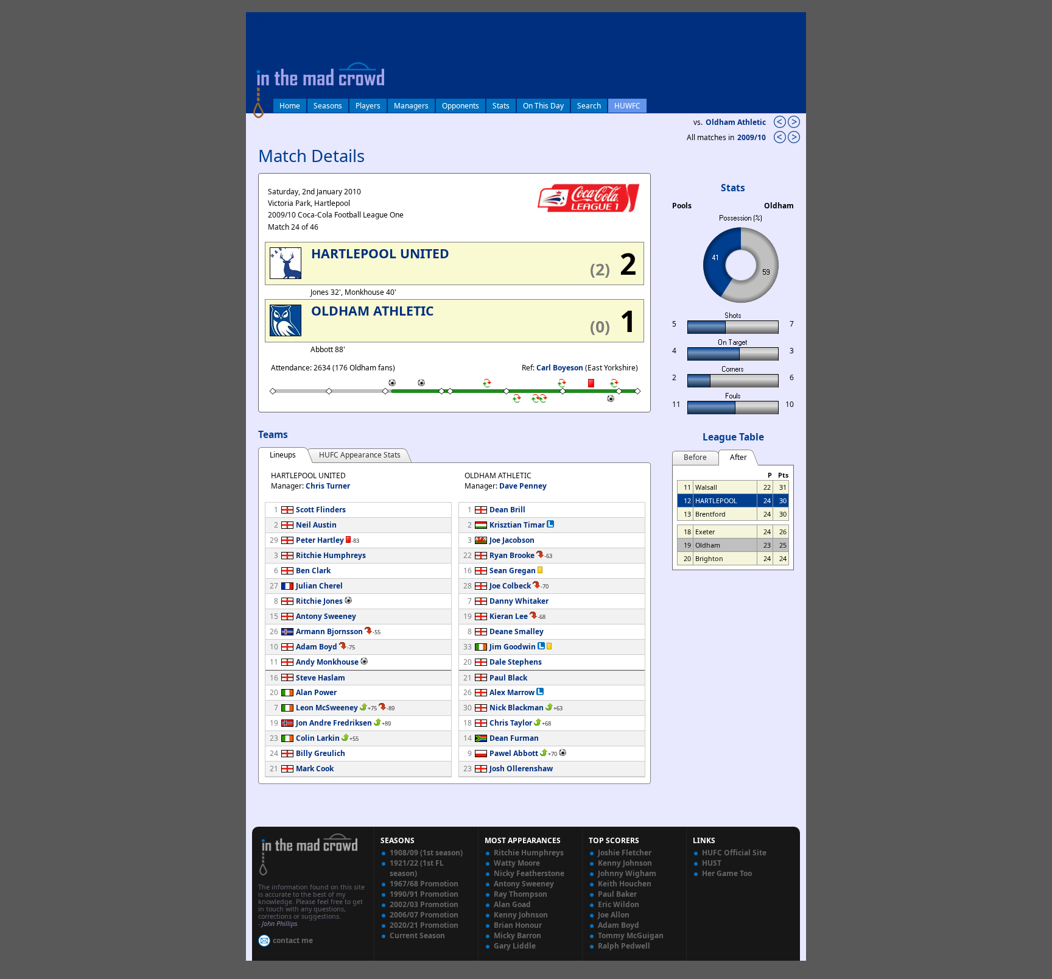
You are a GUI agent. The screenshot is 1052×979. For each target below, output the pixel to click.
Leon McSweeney (327, 707)
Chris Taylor (510, 723)
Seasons (328, 106)
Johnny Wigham (627, 873)
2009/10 (752, 137)
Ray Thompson (520, 894)
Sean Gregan (512, 570)
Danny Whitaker (519, 601)
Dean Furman (514, 738)
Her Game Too (727, 873)
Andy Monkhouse (327, 662)
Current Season (417, 935)
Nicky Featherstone (529, 873)
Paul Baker (617, 894)
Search (589, 106)
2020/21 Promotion (424, 925)
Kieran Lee (508, 616)
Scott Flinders (321, 509)
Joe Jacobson (512, 540)
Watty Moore (517, 863)
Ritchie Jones (319, 601)
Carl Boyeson (559, 367)
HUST (711, 863)
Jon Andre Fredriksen (334, 723)
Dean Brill (507, 509)
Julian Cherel (319, 586)
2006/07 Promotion (424, 915)
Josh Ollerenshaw (521, 768)
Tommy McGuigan (631, 935)
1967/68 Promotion (424, 883)
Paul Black (508, 678)
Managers (411, 106)
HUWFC (627, 106)
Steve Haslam (320, 678)
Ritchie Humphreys (331, 555)
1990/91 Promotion (424, 894)
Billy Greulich (320, 753)
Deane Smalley (516, 631)
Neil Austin (316, 525)
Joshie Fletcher (624, 852)
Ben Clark (313, 570)
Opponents (460, 106)
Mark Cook (315, 768)
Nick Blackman (516, 707)
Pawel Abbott (513, 753)
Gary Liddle (515, 946)
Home (289, 106)
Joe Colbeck (510, 586)
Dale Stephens (515, 662)
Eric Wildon (618, 904)
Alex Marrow (512, 692)
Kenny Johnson (521, 915)
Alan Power (316, 692)
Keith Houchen (624, 883)
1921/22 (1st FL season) (417, 868)
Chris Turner (328, 486)
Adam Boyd (316, 646)
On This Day (543, 106)
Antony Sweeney (326, 616)
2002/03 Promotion (424, 904)
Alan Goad (512, 904)
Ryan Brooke (512, 555)
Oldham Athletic (736, 122)
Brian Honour (518, 925)
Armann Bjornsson (329, 631)
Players (368, 106)
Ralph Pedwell (624, 946)
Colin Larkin (318, 738)
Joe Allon (613, 915)
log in (259, 20)
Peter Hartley (320, 540)
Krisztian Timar (517, 525)
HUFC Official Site (734, 852)
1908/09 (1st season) (426, 852)
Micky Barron (517, 935)
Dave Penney (523, 486)
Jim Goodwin (512, 646)
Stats (501, 106)
